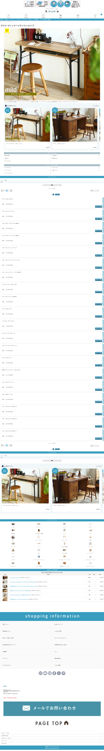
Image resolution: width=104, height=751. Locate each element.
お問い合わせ (4, 743)
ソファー (19, 19)
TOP (0, 21)
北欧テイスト (54, 170)
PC (58, 746)
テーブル (24, 19)
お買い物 (26, 17)
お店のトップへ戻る (5, 733)
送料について (6, 624)
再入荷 (6, 19)
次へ (57, 194)
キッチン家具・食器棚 (45, 19)
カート (95, 17)
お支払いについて (58, 624)
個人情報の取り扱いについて (9, 644)
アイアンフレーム (7, 170)
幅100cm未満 (6, 155)
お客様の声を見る (5, 735)
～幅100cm (54, 155)
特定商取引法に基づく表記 (60, 644)
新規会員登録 (57, 658)
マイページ (5, 658)
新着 (2, 19)
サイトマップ (4, 740)
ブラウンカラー (55, 167)
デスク (6, 21)
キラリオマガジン (7, 665)
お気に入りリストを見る (6, 738)
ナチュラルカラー (7, 167)
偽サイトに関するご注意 (8, 638)
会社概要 (5, 651)
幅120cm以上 (54, 158)
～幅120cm (6, 158)
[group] (28, 128)
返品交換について (7, 631)
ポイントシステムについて (60, 638)
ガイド (78, 17)
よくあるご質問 (58, 631)
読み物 (43, 17)
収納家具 (36, 19)
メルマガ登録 (57, 665)
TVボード (30, 19)
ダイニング (12, 19)
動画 (61, 17)
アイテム (8, 17)
